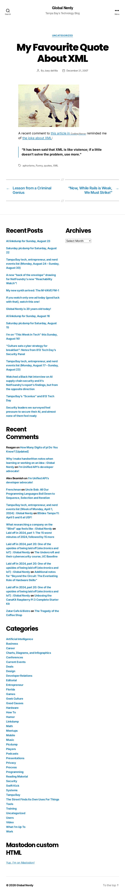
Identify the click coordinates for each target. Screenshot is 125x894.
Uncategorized (62, 35)
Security (11, 781)
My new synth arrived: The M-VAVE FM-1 (32, 290)
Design (10, 671)
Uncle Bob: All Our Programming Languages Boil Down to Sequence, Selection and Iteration (30, 493)
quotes (48, 165)
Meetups (12, 730)
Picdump (12, 744)
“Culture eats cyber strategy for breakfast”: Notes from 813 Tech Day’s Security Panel (31, 350)
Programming (14, 772)
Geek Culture (14, 698)
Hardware (12, 707)
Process (11, 767)
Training (11, 808)
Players (11, 749)
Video (10, 822)
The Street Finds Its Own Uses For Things (32, 799)
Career (10, 648)
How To (11, 712)
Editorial (11, 680)
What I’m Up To (15, 826)
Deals (9, 666)
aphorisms (29, 165)
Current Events (16, 662)
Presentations (15, 758)
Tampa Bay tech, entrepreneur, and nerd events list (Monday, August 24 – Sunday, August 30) (32, 263)
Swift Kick (12, 785)
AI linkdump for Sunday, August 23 (28, 241)
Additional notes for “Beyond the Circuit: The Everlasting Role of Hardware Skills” (32, 576)
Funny (39, 165)
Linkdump (12, 721)
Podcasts (12, 753)
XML (55, 165)
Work (9, 831)
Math (9, 726)
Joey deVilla (51, 70)
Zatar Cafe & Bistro (18, 611)
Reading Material (17, 776)
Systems (12, 790)
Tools (9, 804)
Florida (10, 689)
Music (10, 739)
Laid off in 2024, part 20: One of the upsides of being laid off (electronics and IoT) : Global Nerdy (32, 548)
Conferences (14, 657)
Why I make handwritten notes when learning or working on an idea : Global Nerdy (30, 463)
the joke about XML (37, 138)
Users (10, 817)
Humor (10, 717)
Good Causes (14, 703)
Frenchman (13, 489)
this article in (68, 133)
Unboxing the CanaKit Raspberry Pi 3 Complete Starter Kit (32, 599)
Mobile (10, 735)
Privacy (11, 762)
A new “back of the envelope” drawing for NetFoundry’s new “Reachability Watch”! (31, 279)
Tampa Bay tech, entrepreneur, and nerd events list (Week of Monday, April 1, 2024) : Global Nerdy (32, 509)
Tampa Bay (13, 794)
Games (10, 694)
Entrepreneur (14, 684)
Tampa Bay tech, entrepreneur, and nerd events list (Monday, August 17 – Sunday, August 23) (32, 365)
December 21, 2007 (77, 70)
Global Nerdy (62, 7)
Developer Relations (19, 675)
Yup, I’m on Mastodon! (20, 862)
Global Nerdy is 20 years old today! (28, 308)
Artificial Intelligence (19, 639)
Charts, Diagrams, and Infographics (28, 652)
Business (12, 643)
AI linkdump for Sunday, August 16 (28, 316)
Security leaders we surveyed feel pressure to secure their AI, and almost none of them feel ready (31, 411)
